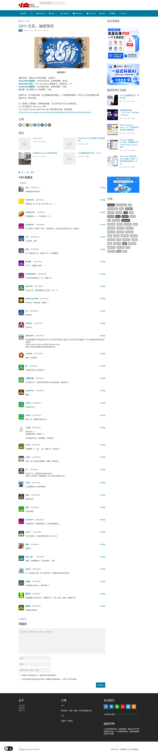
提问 (62, 716)
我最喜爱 (120, 232)
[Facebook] (106, 706)
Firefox (110, 213)
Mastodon (120, 714)
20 (45, 156)
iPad (131, 213)
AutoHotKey (112, 209)
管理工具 (117, 244)
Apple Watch (121, 205)
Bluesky (129, 714)
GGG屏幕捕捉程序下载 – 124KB (89, 153)
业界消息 (111, 224)
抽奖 (32, 172)
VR (109, 220)
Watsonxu (37, 106)
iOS (52, 13)
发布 (62, 706)
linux (118, 216)
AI (31, 13)
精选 (113, 13)
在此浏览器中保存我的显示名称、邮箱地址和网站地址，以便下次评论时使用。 (50, 679)
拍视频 (116, 236)
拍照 (109, 236)
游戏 (118, 240)
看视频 (134, 240)
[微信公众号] (117, 706)
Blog (121, 209)
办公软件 (128, 224)
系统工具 (132, 244)
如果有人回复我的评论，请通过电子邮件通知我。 (39, 675)
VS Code (116, 220)
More (123, 13)
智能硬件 (124, 236)
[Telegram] (111, 706)
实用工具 (111, 232)
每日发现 (111, 240)
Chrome (92, 13)
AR (130, 205)
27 (45, 141)
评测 (128, 247)
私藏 (109, 244)
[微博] (122, 706)
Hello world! (37, 138)
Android (41, 13)
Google (119, 213)
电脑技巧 (126, 240)
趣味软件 (111, 251)
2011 (23, 172)
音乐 (124, 251)
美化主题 (120, 247)
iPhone (110, 216)
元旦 (27, 172)
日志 (20, 30)
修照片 (119, 224)
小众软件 (22, 749)
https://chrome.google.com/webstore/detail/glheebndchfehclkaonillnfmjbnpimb (55, 112)
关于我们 (22, 706)
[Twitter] (128, 706)
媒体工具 (120, 228)
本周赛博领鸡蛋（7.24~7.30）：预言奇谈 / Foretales (129, 112)
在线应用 (111, 228)
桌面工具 (134, 236)
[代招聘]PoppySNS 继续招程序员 (45, 153)
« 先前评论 (22, 183)
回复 (103, 187)
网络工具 (111, 247)
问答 (118, 251)
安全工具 (129, 228)
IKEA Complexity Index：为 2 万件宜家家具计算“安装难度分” (129, 127)
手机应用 (129, 232)
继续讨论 (22, 710)
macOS (66, 13)
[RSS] (134, 706)
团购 (135, 224)
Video (132, 216)
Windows (78, 13)
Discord (136, 714)
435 (47, 30)
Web (103, 13)
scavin (39, 30)
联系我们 (59, 103)
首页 (24, 13)
